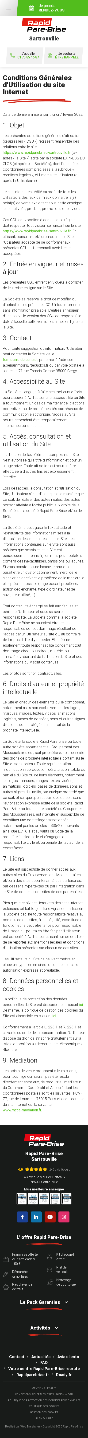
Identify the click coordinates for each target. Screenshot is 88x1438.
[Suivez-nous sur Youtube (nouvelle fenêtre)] (51, 1216)
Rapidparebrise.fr (32, 1374)
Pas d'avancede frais (22, 1287)
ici (81, 1004)
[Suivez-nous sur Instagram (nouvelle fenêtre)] (64, 1216)
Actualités (40, 1356)
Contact (16, 1356)
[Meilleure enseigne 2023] (66, 1198)
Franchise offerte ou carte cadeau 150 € (25, 1259)
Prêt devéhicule (62, 1269)
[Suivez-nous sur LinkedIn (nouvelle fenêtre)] (37, 1216)
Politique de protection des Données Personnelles (44, 1400)
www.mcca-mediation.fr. (22, 1110)
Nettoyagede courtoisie (66, 1282)
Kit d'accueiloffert (65, 1257)
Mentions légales (44, 1388)
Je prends (52, 8)
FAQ (44, 1362)
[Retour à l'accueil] (44, 1140)
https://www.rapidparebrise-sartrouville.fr (37, 152)
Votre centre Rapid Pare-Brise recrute (44, 1368)
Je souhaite (67, 55)
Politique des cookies (44, 1406)
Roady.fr (64, 1374)
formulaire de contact (20, 359)
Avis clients (68, 1356)
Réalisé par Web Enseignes (23, 1426)
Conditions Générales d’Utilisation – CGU (44, 1394)
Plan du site (44, 1418)
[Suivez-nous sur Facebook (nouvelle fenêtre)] (23, 1216)
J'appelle (28, 55)
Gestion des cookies (44, 1412)
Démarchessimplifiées (20, 1274)
